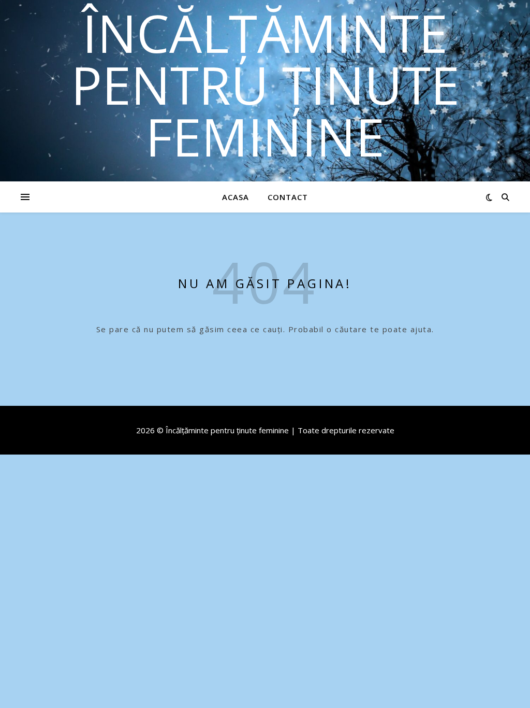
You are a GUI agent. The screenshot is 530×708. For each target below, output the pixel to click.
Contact (288, 197)
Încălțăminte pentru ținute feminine (265, 84)
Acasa (235, 197)
